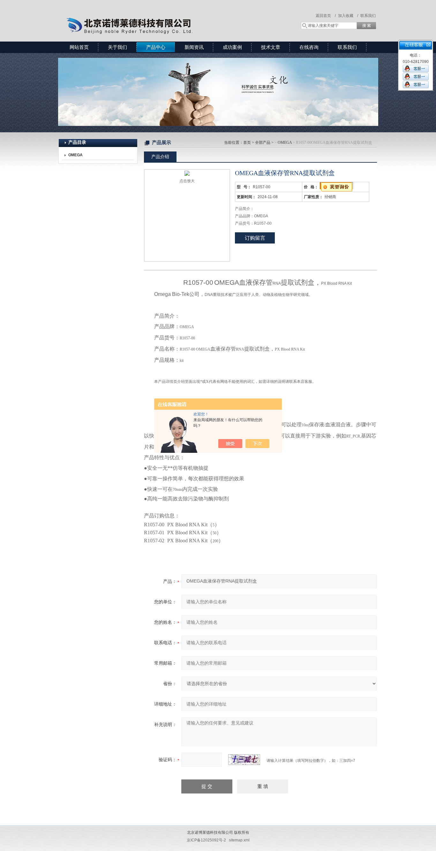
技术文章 (270, 47)
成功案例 (232, 47)
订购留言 (255, 238)
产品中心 (155, 47)
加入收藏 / (348, 15)
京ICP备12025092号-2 (206, 840)
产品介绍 (160, 156)
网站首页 (79, 47)
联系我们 (368, 15)
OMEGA (285, 142)
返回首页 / (326, 15)
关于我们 (117, 47)
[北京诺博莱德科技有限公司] (151, 14)
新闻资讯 (194, 47)
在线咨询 (309, 47)
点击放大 (187, 181)
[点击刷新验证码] (244, 759)
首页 (247, 142)
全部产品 (262, 142)
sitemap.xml (239, 840)
